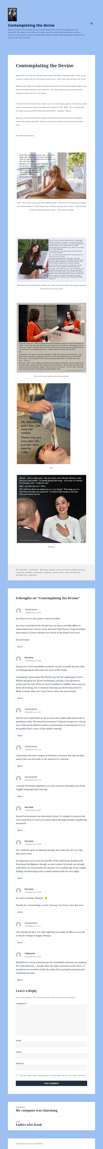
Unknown (30, 953)
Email (19, 1052)
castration (20, 572)
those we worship (72, 572)
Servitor (34, 570)
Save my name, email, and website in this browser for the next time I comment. (52, 1075)
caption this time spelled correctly (70, 570)
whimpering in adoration (26, 575)
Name (18, 1040)
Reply (20, 647)
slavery (55, 572)
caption (52, 570)
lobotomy (48, 572)
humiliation (38, 572)
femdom (28, 572)
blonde (45, 570)
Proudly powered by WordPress (29, 1143)
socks (61, 572)
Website (20, 1063)
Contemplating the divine (31, 25)
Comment (21, 1003)
